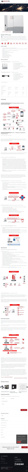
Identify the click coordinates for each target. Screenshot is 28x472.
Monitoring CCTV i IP (3, 427)
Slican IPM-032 (6, 35)
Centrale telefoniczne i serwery (4, 420)
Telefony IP (2, 434)
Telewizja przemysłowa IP (5, 391)
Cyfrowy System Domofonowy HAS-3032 (13, 392)
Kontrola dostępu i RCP (3, 425)
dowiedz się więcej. (19, 440)
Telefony (2, 432)
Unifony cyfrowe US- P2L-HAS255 (23, 392)
